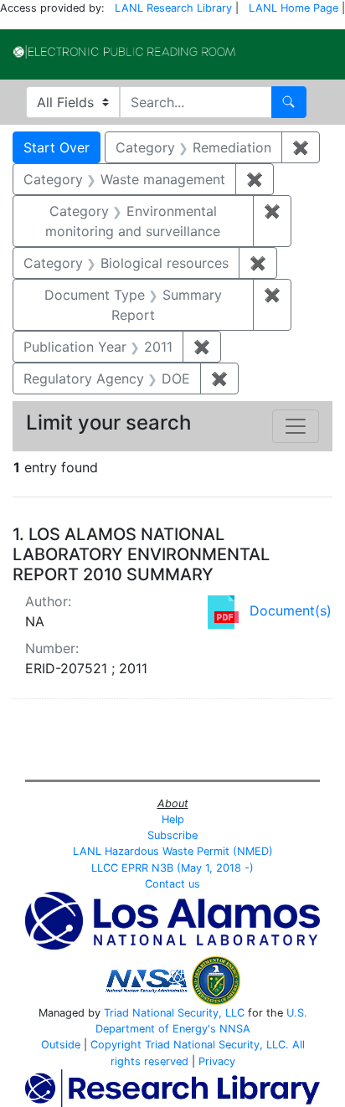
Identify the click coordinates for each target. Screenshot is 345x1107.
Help (173, 819)
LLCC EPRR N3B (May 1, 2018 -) (172, 868)
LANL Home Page (293, 8)
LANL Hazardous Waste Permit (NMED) (173, 851)
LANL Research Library (173, 8)
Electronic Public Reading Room (124, 52)
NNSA (234, 1028)
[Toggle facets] (295, 426)
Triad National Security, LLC (174, 1013)
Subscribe (172, 835)
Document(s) (291, 610)
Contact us (172, 884)
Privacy (216, 1061)
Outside (60, 1044)
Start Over (56, 147)
